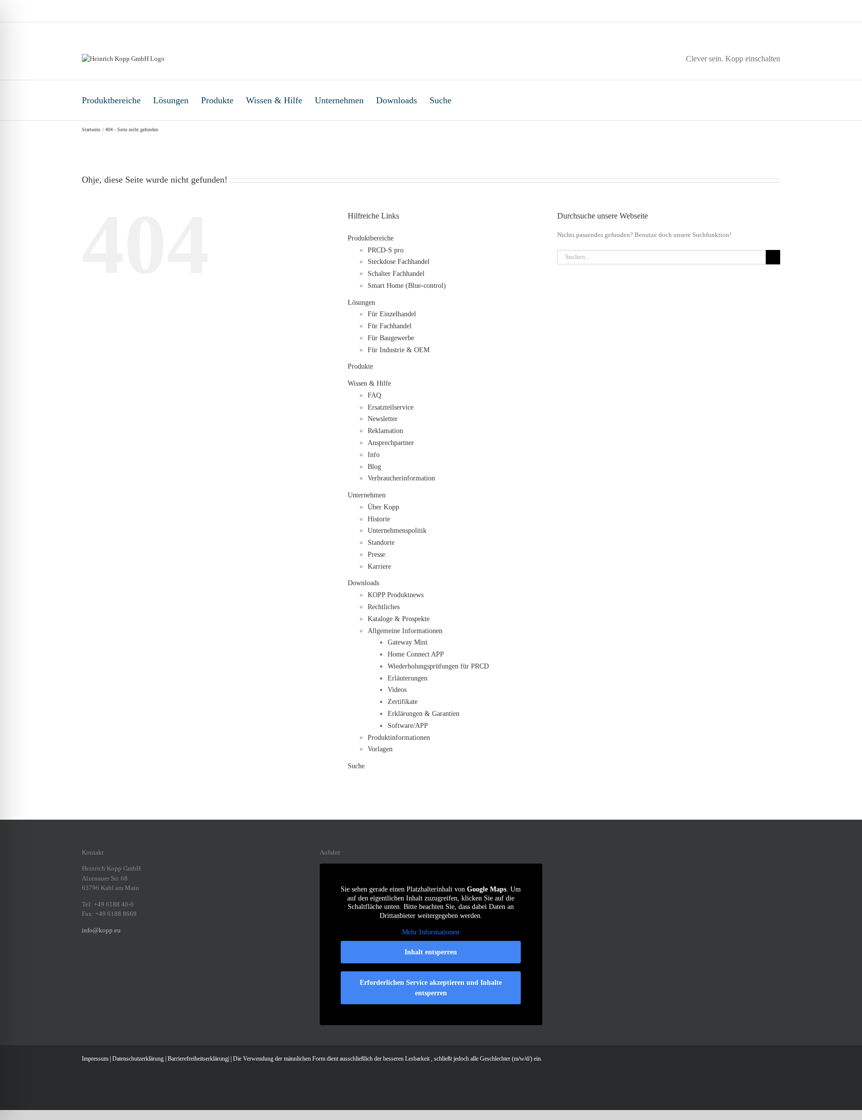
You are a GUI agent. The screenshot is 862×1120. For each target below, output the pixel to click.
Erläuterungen (408, 678)
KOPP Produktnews (396, 595)
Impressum (95, 1058)
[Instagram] (98, 964)
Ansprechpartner (391, 443)
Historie (379, 519)
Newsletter (383, 419)
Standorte (381, 542)
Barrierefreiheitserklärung (198, 1058)
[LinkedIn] (111, 964)
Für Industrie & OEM (399, 350)
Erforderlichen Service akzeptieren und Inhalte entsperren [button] (431, 988)
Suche (440, 100)
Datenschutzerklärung (138, 1058)
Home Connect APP (416, 654)
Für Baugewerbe (391, 338)
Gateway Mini (408, 642)
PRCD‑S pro (386, 250)
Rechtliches (384, 607)
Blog (374, 466)
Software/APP (408, 725)
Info (374, 454)
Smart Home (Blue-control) (407, 285)
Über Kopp (383, 507)
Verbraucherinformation (401, 478)
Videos (397, 689)
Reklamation (385, 431)
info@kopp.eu (101, 930)
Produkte (217, 100)
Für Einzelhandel (392, 314)
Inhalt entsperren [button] (431, 952)
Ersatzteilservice (391, 407)
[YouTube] (150, 964)
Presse (376, 554)
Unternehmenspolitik (397, 530)
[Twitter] (137, 964)
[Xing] (124, 964)
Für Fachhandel (390, 326)
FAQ (374, 395)
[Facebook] (85, 964)
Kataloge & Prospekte (399, 619)
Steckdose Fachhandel (399, 261)
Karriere (379, 566)
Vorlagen (380, 749)
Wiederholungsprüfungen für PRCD (438, 666)
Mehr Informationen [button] (430, 932)
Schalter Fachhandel (396, 273)
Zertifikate (403, 701)
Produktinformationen (399, 737)
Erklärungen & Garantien (423, 713)
